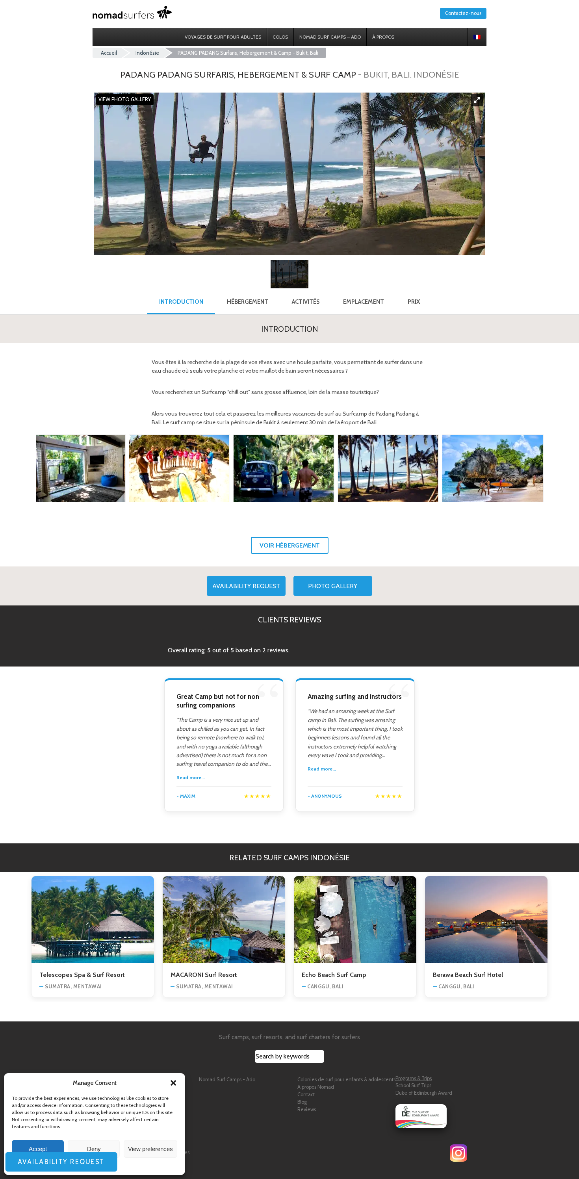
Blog (302, 1102)
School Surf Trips (413, 1085)
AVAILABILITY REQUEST (246, 586)
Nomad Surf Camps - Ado (227, 1079)
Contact (306, 1094)
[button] (173, 1083)
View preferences (150, 1149)
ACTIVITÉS (305, 301)
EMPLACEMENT (363, 301)
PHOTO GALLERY (332, 586)
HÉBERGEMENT (247, 301)
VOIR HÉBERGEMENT (290, 545)
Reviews (306, 1109)
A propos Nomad (315, 1087)
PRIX (414, 301)
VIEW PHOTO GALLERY (124, 100)
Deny (94, 1149)
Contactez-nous (463, 13)
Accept (38, 1149)
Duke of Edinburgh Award (423, 1093)
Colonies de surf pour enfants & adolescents (346, 1079)
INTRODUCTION (181, 301)
